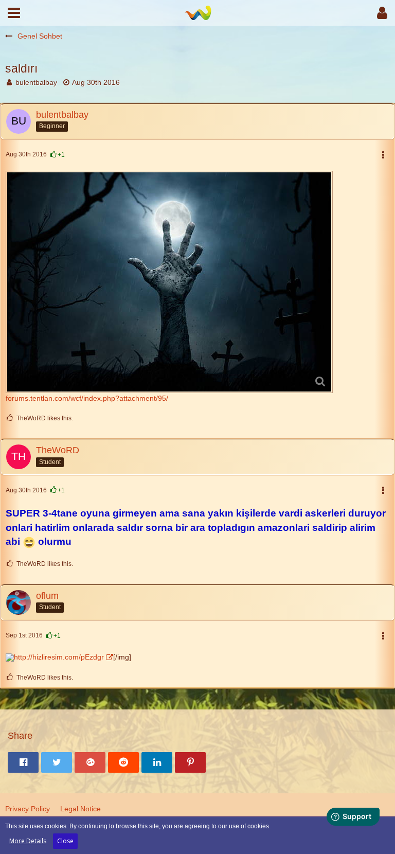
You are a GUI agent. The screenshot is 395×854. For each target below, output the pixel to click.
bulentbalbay (36, 82)
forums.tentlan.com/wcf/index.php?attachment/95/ (87, 398)
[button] (14, 13)
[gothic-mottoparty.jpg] (169, 282)
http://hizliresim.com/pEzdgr (59, 657)
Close (65, 841)
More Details (27, 841)
